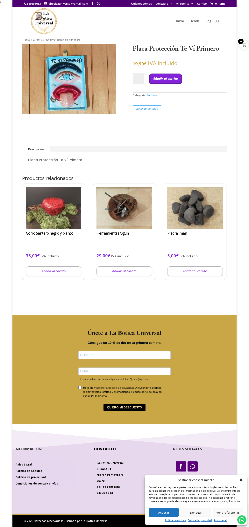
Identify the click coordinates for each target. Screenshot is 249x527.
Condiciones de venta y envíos (37, 483)
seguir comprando (147, 108)
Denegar (196, 512)
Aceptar (163, 512)
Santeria (38, 39)
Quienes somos (141, 3)
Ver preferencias (228, 512)
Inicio (180, 21)
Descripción (36, 149)
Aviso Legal (220, 520)
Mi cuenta (182, 3)
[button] (241, 480)
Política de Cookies (29, 471)
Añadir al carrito (165, 78)
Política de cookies (175, 520)
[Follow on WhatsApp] (193, 466)
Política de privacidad (200, 520)
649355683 (34, 3)
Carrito (202, 3)
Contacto (161, 3)
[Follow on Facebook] (181, 466)
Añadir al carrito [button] (53, 271)
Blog (208, 21)
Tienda (194, 21)
